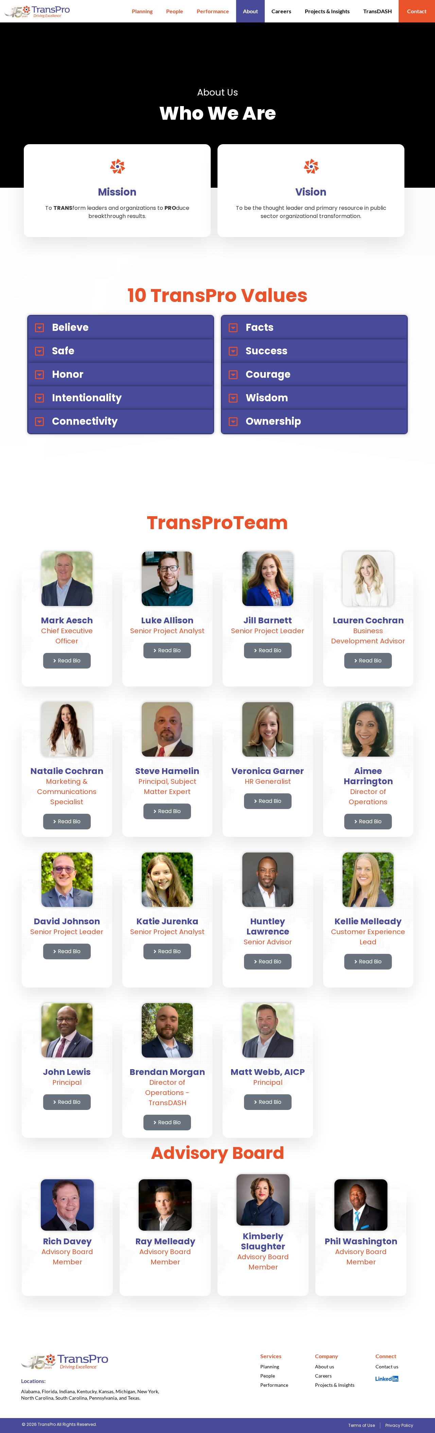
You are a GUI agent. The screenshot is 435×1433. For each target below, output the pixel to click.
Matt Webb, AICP (267, 1072)
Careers (281, 11)
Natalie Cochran (66, 771)
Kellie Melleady (368, 921)
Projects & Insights (327, 11)
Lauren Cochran (368, 620)
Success (267, 351)
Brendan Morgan (167, 1072)
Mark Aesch (67, 620)
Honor (68, 374)
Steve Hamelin (167, 771)
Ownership (273, 421)
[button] (120, 327)
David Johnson (67, 921)
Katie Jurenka (167, 921)
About (250, 11)
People (174, 11)
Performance (213, 11)
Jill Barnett (267, 620)
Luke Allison (167, 620)
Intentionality (87, 398)
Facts (260, 327)
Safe (63, 351)
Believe (70, 327)
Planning (142, 11)
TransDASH (377, 11)
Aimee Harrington (368, 776)
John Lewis (67, 1072)
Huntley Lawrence (267, 926)
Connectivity (85, 421)
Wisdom (267, 398)
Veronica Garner (267, 771)
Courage (268, 374)
